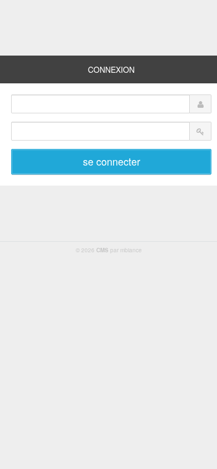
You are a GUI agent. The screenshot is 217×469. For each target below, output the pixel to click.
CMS (102, 250)
